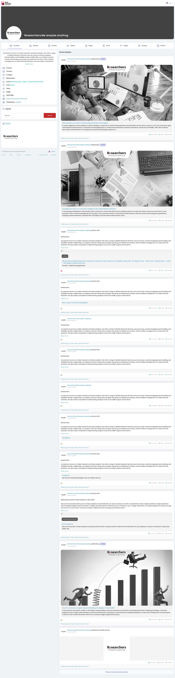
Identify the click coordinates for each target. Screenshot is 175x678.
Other (103, 59)
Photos (8, 123)
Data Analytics (67, 524)
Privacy (19, 155)
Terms (11, 155)
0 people (18, 102)
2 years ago (70, 61)
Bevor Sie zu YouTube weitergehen (75, 303)
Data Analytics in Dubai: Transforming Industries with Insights (85, 123)
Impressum (28, 155)
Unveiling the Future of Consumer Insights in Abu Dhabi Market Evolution (89, 209)
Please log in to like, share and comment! (75, 138)
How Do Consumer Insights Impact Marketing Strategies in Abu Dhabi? (88, 608)
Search (49, 115)
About (3, 155)
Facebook (66, 475)
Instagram (66, 438)
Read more (29, 64)
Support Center (43, 155)
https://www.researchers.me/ (16, 99)
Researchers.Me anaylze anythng (46, 35)
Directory (53, 155)
